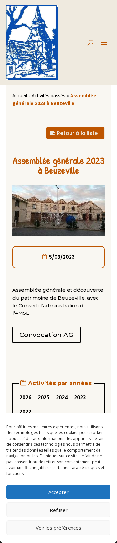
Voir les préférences (58, 528)
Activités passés (48, 95)
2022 (25, 411)
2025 (43, 397)
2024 (62, 397)
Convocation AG (46, 335)
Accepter (58, 492)
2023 (80, 397)
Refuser (59, 510)
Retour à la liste (77, 133)
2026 (25, 397)
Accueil (19, 95)
